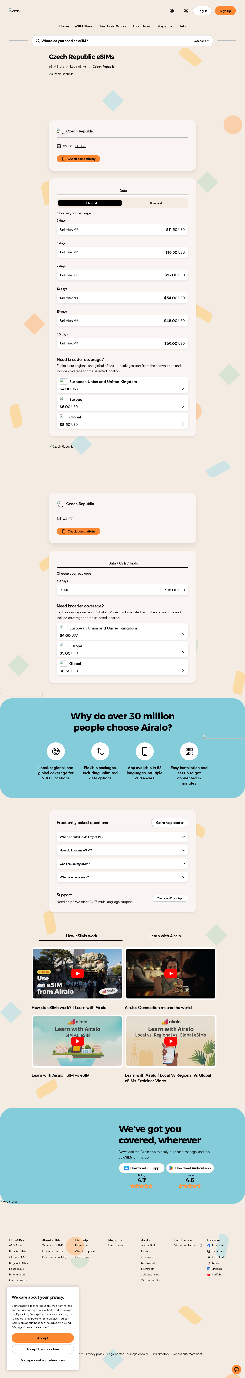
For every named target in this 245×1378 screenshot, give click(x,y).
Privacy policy (95, 1354)
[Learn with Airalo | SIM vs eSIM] (77, 1041)
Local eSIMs (78, 66)
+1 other (80, 146)
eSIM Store (83, 26)
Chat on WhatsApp (170, 898)
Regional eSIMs (18, 1263)
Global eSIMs (17, 1257)
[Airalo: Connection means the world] (170, 973)
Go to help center (170, 822)
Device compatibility (54, 1257)
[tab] (122, 190)
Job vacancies (150, 1274)
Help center (82, 1245)
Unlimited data (18, 1251)
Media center (149, 1263)
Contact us (82, 1257)
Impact (145, 1251)
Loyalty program (19, 1280)
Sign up (225, 11)
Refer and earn (18, 1274)
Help (182, 26)
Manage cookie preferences (43, 1360)
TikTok (215, 1263)
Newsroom (147, 1268)
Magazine (165, 26)
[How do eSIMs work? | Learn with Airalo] (77, 973)
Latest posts (115, 1245)
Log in (202, 11)
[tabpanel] (122, 272)
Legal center (115, 1354)
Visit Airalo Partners (186, 1245)
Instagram (218, 1251)
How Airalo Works (112, 26)
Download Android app (193, 1168)
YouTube (217, 1274)
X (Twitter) (218, 1257)
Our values (147, 1257)
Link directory (160, 1354)
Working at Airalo (151, 1280)
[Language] (172, 10)
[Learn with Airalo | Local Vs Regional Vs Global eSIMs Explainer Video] (170, 1041)
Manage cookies (138, 1354)
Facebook (218, 1245)
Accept (42, 1338)
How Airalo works (52, 1251)
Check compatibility (82, 159)
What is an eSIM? (52, 1245)
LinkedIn (217, 1268)
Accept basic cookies (43, 1349)
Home (64, 26)
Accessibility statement (187, 1354)
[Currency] (186, 10)
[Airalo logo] (20, 10)
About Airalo (141, 26)
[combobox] (122, 40)
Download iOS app (144, 1168)
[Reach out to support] (236, 1369)
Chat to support (85, 1251)
